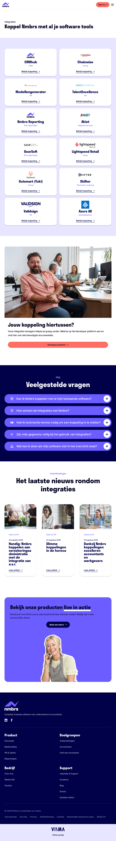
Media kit (101, 817)
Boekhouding (11, 747)
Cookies (60, 817)
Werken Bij (9, 779)
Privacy (33, 817)
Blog (62, 785)
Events (63, 791)
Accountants (65, 747)
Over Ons (9, 773)
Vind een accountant (69, 752)
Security (23, 817)
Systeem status (67, 797)
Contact (8, 785)
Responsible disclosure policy (80, 817)
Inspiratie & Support (69, 773)
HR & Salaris (10, 752)
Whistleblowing (47, 817)
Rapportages (11, 758)
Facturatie (9, 741)
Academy (64, 779)
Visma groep (58, 835)
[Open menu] (112, 4)
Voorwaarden (11, 817)
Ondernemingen (67, 741)
